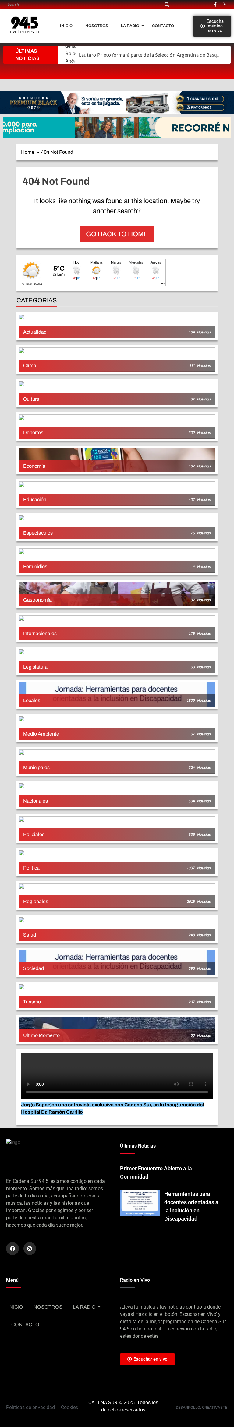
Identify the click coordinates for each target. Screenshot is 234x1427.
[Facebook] (12, 1248)
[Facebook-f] (215, 4)
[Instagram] (223, 4)
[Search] (167, 4)
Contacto (163, 26)
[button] (117, 103)
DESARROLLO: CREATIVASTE (201, 1407)
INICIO (66, 26)
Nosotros (96, 26)
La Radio (130, 26)
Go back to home (117, 234)
